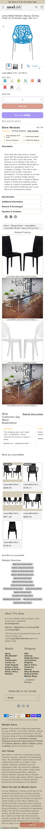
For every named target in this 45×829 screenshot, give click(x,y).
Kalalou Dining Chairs (22, 592)
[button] (3, 7)
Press (7, 658)
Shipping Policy (31, 658)
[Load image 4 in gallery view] (28, 66)
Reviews (9, 674)
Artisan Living (11, 667)
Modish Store (15, 720)
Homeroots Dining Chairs (13, 589)
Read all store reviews (33, 414)
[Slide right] (42, 67)
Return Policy (30, 665)
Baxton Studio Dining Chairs (22, 575)
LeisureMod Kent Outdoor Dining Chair (11, 542)
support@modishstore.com (21, 638)
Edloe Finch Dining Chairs (22, 582)
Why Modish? (11, 656)
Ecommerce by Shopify (31, 720)
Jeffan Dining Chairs (33, 589)
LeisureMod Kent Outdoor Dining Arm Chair (32, 484)
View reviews (32, 131)
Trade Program (11, 665)
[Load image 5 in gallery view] (35, 66)
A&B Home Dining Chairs (22, 564)
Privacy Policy (11, 671)
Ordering (28, 656)
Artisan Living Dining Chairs (22, 571)
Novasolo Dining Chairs (33, 599)
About (8, 653)
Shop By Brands (31, 671)
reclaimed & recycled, (27, 738)
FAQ (26, 653)
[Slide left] (3, 67)
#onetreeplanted (12, 623)
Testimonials (11, 660)
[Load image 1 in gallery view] (8, 66)
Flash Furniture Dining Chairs (22, 585)
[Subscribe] (37, 698)
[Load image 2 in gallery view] (15, 66)
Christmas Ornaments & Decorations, (18, 741)
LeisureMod (7, 73)
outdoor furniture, (35, 736)
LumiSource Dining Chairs (22, 596)
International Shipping (30, 661)
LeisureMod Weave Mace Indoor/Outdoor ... (22, 276)
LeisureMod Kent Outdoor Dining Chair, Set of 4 (11, 513)
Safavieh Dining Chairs (22, 603)
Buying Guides (31, 674)
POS (21, 720)
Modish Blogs (30, 676)
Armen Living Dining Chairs (22, 568)
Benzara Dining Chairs (22, 578)
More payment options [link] (11, 121)
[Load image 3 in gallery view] (21, 66)
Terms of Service (12, 669)
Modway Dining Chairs (12, 599)
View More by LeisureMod (13, 555)
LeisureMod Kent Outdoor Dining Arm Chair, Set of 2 (12, 484)
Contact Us (10, 662)
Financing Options (29, 668)
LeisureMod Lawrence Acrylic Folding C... (22, 320)
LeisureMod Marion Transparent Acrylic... (22, 363)
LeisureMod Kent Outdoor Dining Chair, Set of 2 (31, 513)
